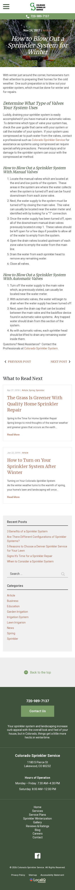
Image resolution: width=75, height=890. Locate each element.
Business (12, 600)
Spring (32, 390)
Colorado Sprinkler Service (48, 140)
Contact (38, 837)
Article (47, 30)
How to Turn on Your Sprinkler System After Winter (31, 466)
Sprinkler (40, 390)
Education (13, 606)
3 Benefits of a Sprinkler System (27, 531)
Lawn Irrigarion (16, 622)
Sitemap (33, 875)
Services (37, 811)
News (10, 628)
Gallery (37, 822)
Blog (37, 830)
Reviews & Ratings (37, 826)
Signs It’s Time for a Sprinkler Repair (29, 556)
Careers (38, 833)
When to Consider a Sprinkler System (30, 561)
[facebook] (37, 855)
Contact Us (37, 711)
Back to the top (40, 672)
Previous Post (19, 361)
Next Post (59, 361)
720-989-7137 (40, 16)
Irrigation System (18, 617)
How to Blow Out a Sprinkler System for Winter (37, 45)
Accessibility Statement (52, 875)
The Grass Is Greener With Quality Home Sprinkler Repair (34, 404)
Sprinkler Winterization (37, 818)
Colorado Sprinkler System (41, 348)
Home (37, 807)
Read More (13, 434)
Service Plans (37, 814)
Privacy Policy (18, 875)
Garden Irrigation (17, 611)
